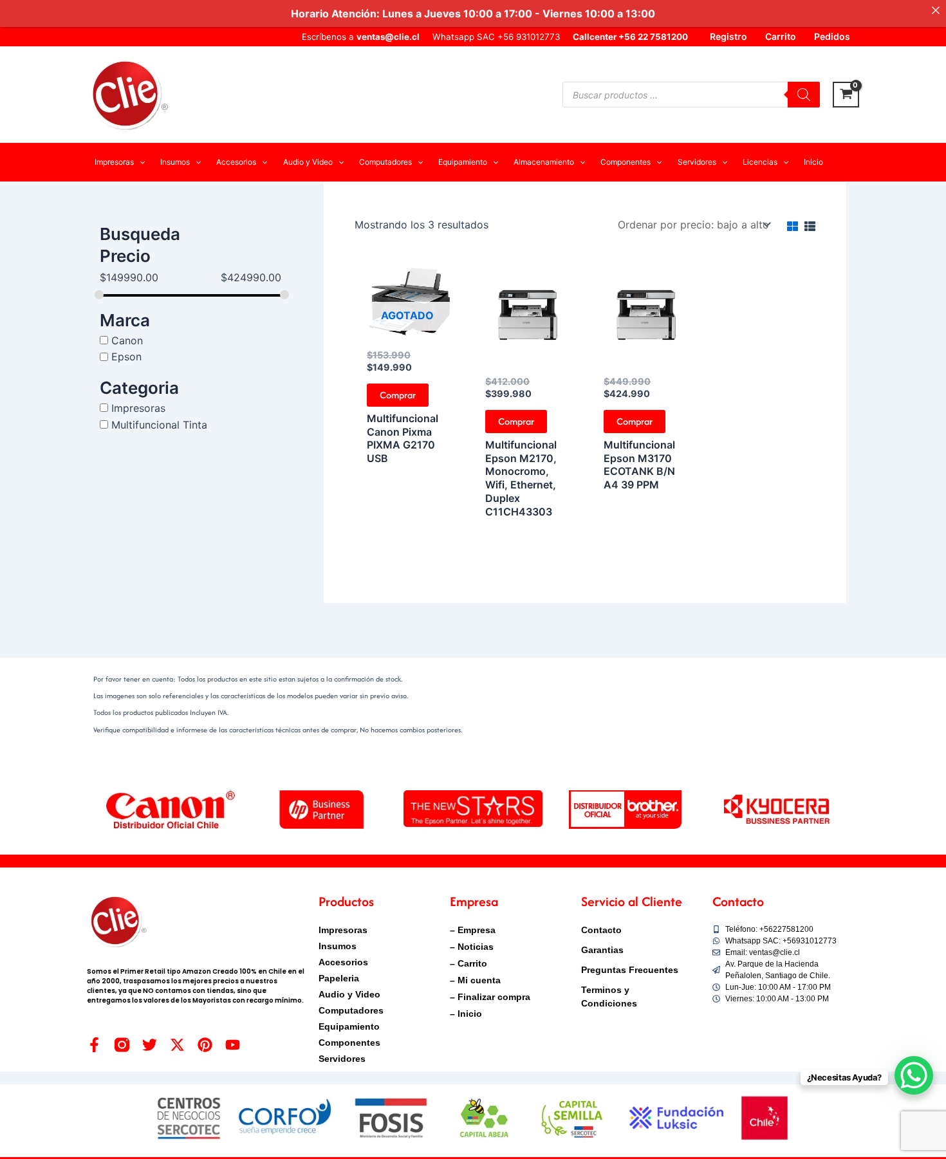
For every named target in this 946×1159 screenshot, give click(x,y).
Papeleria (339, 978)
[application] (139, 162)
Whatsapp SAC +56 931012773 (496, 37)
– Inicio (466, 1013)
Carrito (780, 36)
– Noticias (472, 946)
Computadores (351, 1010)
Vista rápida (407, 328)
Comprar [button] (516, 421)
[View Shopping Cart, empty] (846, 94)
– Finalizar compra (490, 997)
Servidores (342, 1058)
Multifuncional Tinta (159, 424)
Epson (126, 356)
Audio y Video (349, 994)
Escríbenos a (361, 37)
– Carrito (468, 963)
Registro (728, 36)
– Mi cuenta (475, 980)
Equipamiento (349, 1026)
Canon (127, 339)
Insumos (338, 946)
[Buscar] (804, 94)
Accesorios (343, 962)
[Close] (935, 10)
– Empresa (473, 930)
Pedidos (832, 36)
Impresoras (138, 408)
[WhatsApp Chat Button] (914, 1075)
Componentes (349, 1042)
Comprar (398, 395)
